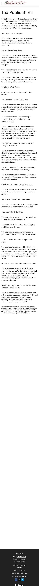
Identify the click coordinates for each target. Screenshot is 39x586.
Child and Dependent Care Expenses (17, 184)
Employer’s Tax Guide (10, 87)
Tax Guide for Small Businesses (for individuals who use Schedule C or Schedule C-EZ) (16, 119)
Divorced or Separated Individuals (15, 199)
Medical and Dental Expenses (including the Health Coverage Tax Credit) (18, 168)
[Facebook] (16, 579)
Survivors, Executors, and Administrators (18, 263)
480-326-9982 (22, 559)
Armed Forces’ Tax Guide (11, 50)
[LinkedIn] (22, 579)
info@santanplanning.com (19, 576)
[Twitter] (19, 579)
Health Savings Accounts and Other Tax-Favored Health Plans (18, 286)
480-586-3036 (21, 557)
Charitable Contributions (12, 212)
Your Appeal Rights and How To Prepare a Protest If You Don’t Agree (19, 71)
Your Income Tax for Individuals (14, 99)
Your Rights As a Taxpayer (12, 33)
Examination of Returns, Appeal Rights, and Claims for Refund (18, 225)
